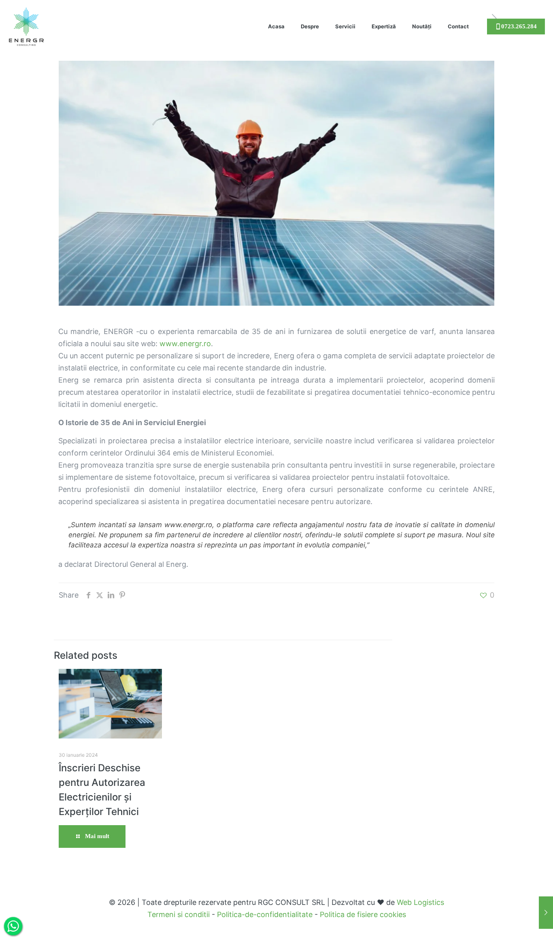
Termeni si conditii (178, 914)
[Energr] (26, 22)
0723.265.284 (519, 26)
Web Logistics (420, 902)
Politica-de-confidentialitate (265, 914)
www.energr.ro (185, 343)
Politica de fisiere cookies (363, 914)
